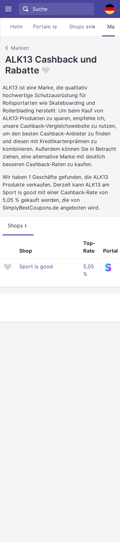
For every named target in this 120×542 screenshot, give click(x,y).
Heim (16, 26)
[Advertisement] (60, 307)
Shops (82, 26)
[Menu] (8, 9)
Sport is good (36, 266)
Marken (20, 48)
